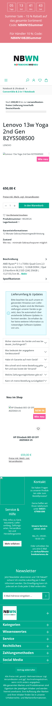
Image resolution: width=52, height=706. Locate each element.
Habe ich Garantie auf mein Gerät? (21, 359)
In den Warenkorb (33, 205)
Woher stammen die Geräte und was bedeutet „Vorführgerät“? (24, 343)
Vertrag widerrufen (26, 670)
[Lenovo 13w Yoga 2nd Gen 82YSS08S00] (26, 168)
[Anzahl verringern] (6, 205)
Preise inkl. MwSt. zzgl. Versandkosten (21, 196)
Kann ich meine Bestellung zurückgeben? (24, 380)
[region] (26, 168)
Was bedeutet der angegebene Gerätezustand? (19, 352)
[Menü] (6, 80)
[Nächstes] (48, 168)
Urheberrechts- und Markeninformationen (26, 697)
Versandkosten (11, 679)
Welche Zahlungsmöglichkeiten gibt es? (23, 374)
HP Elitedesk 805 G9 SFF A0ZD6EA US (26, 438)
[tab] (25, 266)
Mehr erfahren (12, 543)
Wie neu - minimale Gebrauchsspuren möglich (25, 242)
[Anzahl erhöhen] (15, 205)
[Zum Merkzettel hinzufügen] (38, 429)
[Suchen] (27, 80)
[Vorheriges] (4, 168)
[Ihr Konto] (34, 80)
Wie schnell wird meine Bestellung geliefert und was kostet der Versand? (24, 367)
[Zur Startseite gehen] (26, 61)
